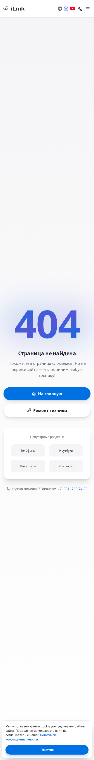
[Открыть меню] (87, 8)
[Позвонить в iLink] (80, 8)
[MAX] (66, 8)
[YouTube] (73, 8)
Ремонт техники (50, 410)
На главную (50, 393)
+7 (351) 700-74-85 (72, 488)
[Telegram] (60, 8)
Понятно (47, 750)
